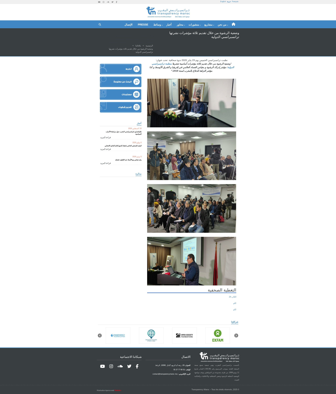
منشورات (194, 24)
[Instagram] (103, 2)
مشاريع (208, 24)
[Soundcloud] (108, 2)
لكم (234, 303)
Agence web (113, 390)
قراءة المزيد (105, 137)
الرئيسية (149, 46)
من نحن (222, 24)
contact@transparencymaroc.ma (165, 374)
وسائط (157, 24)
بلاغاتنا (138, 46)
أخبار (169, 24)
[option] (215, 336)
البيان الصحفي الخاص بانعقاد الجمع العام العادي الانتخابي (123, 146)
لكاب (233, 297)
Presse (143, 24)
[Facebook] (116, 2)
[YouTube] (99, 2)
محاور (180, 24)
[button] (100, 335)
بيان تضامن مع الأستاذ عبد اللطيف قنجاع (128, 160)
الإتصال (129, 24)
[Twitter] (112, 2)
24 (230, 297)
